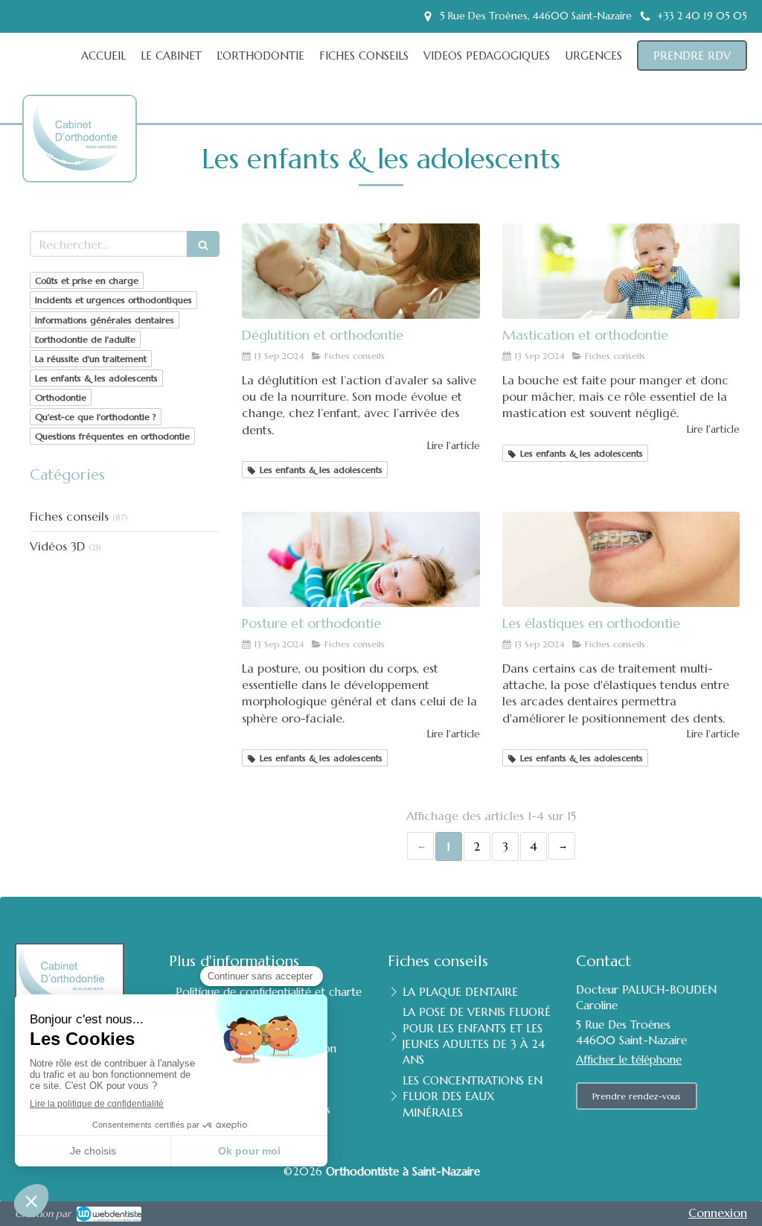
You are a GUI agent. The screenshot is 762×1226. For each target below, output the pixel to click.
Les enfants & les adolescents (96, 378)
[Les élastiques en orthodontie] (621, 559)
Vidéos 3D (57, 546)
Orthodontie (60, 397)
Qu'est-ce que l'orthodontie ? (95, 416)
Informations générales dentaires (104, 319)
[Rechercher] (203, 244)
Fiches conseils (69, 516)
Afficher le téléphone (629, 1059)
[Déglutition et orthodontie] (360, 271)
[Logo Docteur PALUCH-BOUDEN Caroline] (83, 166)
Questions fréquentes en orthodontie (112, 436)
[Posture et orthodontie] (360, 559)
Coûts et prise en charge (86, 280)
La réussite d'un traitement (91, 358)
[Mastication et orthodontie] (621, 271)
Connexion (717, 1212)
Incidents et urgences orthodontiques (113, 299)
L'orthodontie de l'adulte (85, 339)
